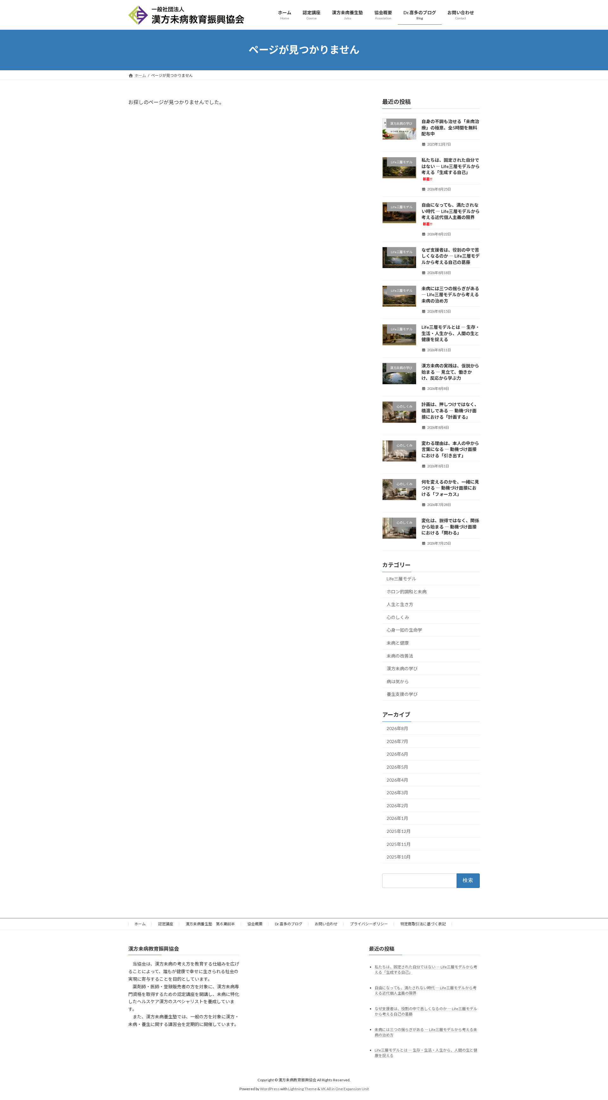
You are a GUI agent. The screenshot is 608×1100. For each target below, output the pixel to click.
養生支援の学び (402, 694)
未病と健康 (398, 643)
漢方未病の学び (402, 668)
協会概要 (255, 924)
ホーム (140, 924)
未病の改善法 (400, 655)
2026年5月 (397, 767)
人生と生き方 (400, 604)
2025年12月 (399, 831)
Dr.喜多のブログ (288, 924)
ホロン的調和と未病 (407, 591)
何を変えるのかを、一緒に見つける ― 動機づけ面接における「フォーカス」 (450, 488)
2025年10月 (399, 856)
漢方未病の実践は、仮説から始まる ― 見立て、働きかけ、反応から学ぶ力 (450, 372)
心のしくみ (398, 617)
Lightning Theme (302, 1088)
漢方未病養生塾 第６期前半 (210, 924)
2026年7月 (397, 741)
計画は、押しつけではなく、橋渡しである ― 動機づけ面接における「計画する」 (450, 410)
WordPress (270, 1088)
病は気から (398, 681)
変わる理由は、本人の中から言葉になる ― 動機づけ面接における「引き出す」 (450, 449)
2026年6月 (397, 754)
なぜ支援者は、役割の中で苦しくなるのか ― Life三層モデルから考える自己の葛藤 (450, 256)
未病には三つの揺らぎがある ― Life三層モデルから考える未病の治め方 (450, 294)
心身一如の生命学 (404, 630)
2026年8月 (397, 728)
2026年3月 (397, 792)
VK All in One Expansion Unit (345, 1088)
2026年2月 (397, 805)
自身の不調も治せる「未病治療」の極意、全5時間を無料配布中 (450, 127)
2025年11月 (399, 844)
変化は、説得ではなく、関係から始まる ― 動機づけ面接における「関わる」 (450, 526)
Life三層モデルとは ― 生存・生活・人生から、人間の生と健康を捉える (450, 333)
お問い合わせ (326, 924)
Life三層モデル (401, 578)
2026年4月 (397, 779)
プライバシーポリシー (369, 924)
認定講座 (165, 924)
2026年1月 (397, 818)
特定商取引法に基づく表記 (423, 924)
